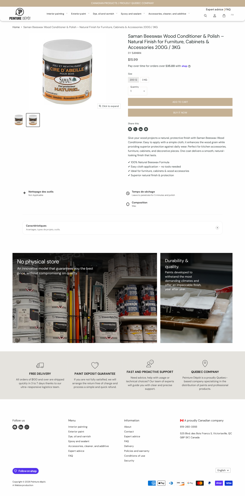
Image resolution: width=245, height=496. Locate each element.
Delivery (129, 446)
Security (129, 460)
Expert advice (214, 9)
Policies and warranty (136, 451)
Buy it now (180, 112)
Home (16, 27)
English (222, 470)
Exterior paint (78, 13)
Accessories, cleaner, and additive (167, 13)
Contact (129, 431)
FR (232, 15)
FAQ (228, 9)
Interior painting (55, 13)
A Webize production (22, 485)
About (127, 426)
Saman (136, 53)
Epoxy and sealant (131, 13)
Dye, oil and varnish (103, 13)
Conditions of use (134, 455)
